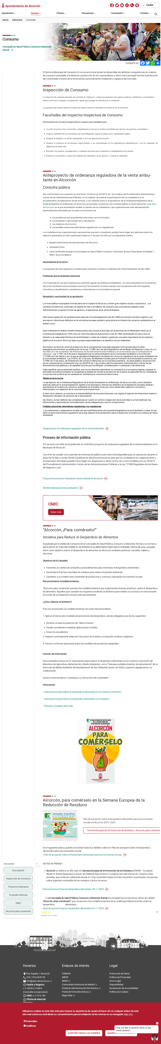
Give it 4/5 (48, 912)
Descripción (18, 870)
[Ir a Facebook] (112, 5)
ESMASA (66, 973)
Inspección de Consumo (18, 878)
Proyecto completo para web (58, 706)
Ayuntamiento (8, 13)
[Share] (157, 63)
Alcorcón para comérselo (18, 911)
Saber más (56, 512)
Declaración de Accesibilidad (123, 988)
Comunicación (117, 13)
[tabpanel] (80, 42)
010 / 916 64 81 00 (35, 977)
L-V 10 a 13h (36, 995)
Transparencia (87, 13)
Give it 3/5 (46, 912)
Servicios (35, 13)
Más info (128, 1014)
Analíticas (31, 1026)
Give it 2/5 (44, 912)
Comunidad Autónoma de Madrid (78, 984)
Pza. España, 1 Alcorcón (38, 973)
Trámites (60, 13)
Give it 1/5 (42, 912)
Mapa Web (67, 995)
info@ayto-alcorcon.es (37, 981)
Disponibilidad (116, 984)
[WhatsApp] (152, 63)
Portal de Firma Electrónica (75, 991)
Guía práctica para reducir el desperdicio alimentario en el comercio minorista (82, 692)
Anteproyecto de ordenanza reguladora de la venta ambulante (73, 428)
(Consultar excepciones (35, 992)
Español (149, 5)
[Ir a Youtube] (122, 5)
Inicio (6, 20)
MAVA (65, 981)
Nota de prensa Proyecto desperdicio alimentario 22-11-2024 (73, 908)
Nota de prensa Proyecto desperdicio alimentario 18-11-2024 (73, 889)
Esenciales (31, 1021)
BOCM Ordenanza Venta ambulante (60, 488)
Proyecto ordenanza (18, 886)
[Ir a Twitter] (117, 5)
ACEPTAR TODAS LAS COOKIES (84, 1033)
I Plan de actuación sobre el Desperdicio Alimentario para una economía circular (82, 854)
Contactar (144, 13)
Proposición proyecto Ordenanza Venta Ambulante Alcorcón (73, 478)
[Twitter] (147, 63)
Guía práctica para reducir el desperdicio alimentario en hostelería (76, 699)
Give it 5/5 (51, 912)
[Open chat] (154, 1037)
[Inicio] (3, 5)
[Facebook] (142, 63)
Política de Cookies (118, 991)
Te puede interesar (18, 895)
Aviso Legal (115, 981)
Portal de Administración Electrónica (80, 988)
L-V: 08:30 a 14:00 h (32, 988)
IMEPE (65, 977)
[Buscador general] (156, 14)
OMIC (18, 903)
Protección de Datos (119, 973)
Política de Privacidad (120, 977)
